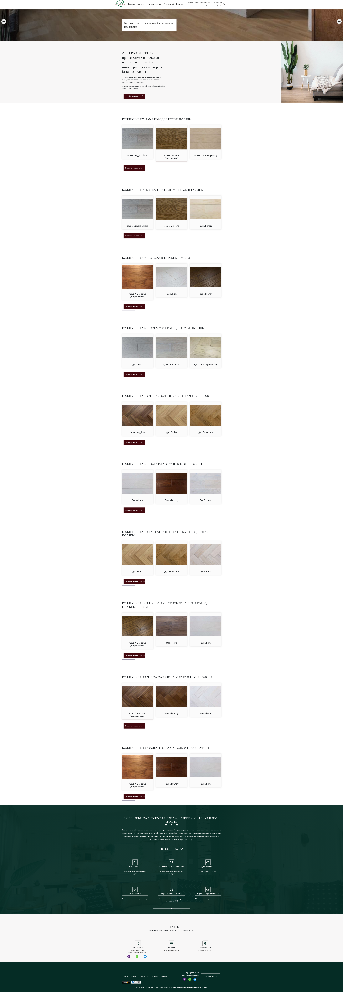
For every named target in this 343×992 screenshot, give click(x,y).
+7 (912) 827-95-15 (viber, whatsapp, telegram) (137, 951)
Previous (3, 21)
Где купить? (168, 4)
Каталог (140, 4)
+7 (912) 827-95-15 (196, 2)
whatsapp (211, 2)
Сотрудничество (154, 4)
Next (339, 21)
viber (205, 2)
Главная (131, 4)
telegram (219, 2)
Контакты (180, 4)
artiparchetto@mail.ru (215, 6)
